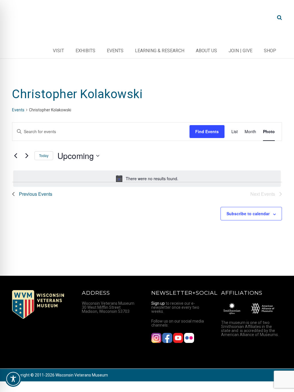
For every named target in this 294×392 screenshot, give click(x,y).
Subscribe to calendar (248, 213)
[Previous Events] (15, 155)
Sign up (158, 303)
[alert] (147, 178)
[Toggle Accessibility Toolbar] (13, 378)
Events (18, 110)
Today (44, 155)
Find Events (207, 131)
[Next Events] (26, 155)
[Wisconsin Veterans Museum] (35, 17)
